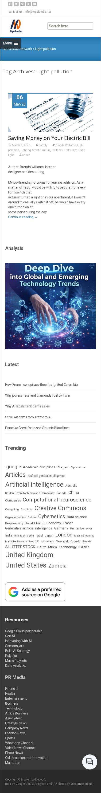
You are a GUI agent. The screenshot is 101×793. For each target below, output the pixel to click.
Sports (10, 738)
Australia (71, 485)
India (8, 535)
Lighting (25, 150)
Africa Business (16, 713)
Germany (61, 528)
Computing (12, 509)
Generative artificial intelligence (28, 528)
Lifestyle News (16, 723)
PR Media (15, 677)
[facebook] (10, 6)
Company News (16, 728)
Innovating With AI (18, 641)
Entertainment (16, 698)
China (73, 492)
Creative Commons (60, 508)
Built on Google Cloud (19, 783)
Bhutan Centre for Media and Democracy (29, 493)
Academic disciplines (39, 467)
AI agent (63, 467)
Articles (15, 474)
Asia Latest (13, 718)
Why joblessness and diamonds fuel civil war (37, 395)
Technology (68, 547)
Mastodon (12, 763)
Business (12, 703)
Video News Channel (20, 748)
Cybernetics (51, 516)
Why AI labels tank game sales (27, 406)
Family (43, 145)
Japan (49, 535)
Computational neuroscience (57, 500)
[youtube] (34, 6)
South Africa (47, 547)
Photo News (14, 753)
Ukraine (83, 547)
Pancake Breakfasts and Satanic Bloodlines (37, 428)
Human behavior (81, 528)
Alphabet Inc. (78, 467)
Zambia (57, 566)
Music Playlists (16, 661)
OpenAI (75, 541)
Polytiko (11, 656)
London (63, 535)
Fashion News (15, 733)
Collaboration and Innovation (26, 758)
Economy (53, 523)
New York (62, 541)
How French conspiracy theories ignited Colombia (41, 385)
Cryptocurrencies (15, 517)
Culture (31, 517)
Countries (26, 509)
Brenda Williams (66, 145)
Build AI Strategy (17, 651)
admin (26, 155)
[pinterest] (22, 6)
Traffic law (70, 150)
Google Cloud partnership (24, 631)
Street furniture (41, 150)
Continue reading (23, 217)
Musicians (47, 541)
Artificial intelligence (34, 484)
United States (26, 565)
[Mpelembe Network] (12, 25)
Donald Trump (34, 523)
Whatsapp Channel (19, 743)
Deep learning (14, 523)
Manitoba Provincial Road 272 (22, 541)
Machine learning (84, 535)
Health (10, 693)
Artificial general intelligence (46, 475)
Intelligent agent (24, 535)
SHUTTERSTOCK (20, 546)
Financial (11, 688)
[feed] (28, 6)
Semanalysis (14, 646)
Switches (57, 150)
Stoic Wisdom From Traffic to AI (28, 417)
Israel (39, 535)
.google (13, 466)
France (68, 523)
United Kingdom (29, 555)
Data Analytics (16, 665)
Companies (13, 500)
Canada (61, 493)
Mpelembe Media (81, 783)
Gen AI (10, 636)
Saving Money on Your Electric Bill (49, 137)
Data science (77, 517)
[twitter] (16, 6)
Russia (87, 541)
